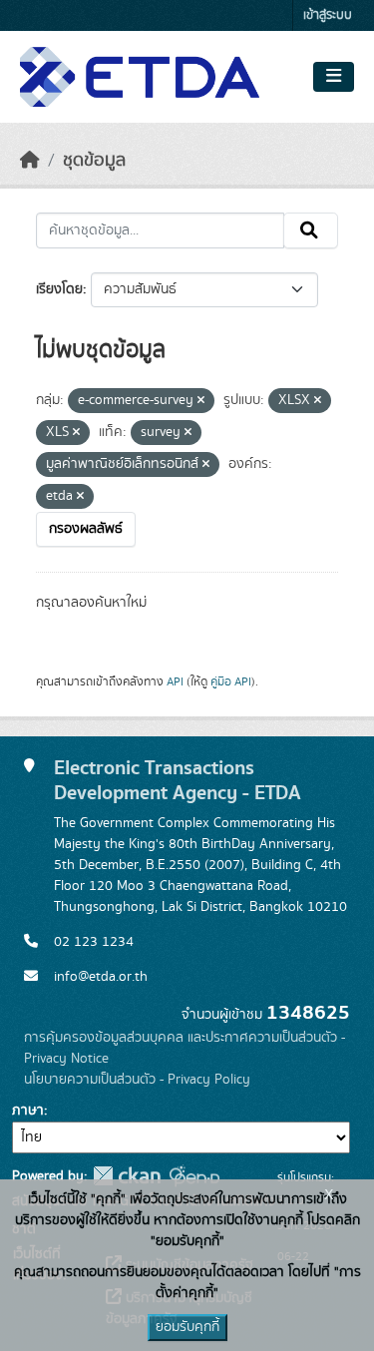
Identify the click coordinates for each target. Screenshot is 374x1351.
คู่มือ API (230, 681)
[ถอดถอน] (200, 401)
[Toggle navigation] (333, 77)
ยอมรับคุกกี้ (187, 1327)
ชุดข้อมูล (94, 161)
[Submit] (310, 230)
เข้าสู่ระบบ (327, 15)
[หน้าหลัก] (30, 161)
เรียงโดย (59, 289)
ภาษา (28, 1111)
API (175, 681)
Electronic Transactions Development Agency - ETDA (177, 780)
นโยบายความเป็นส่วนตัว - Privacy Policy (137, 1080)
